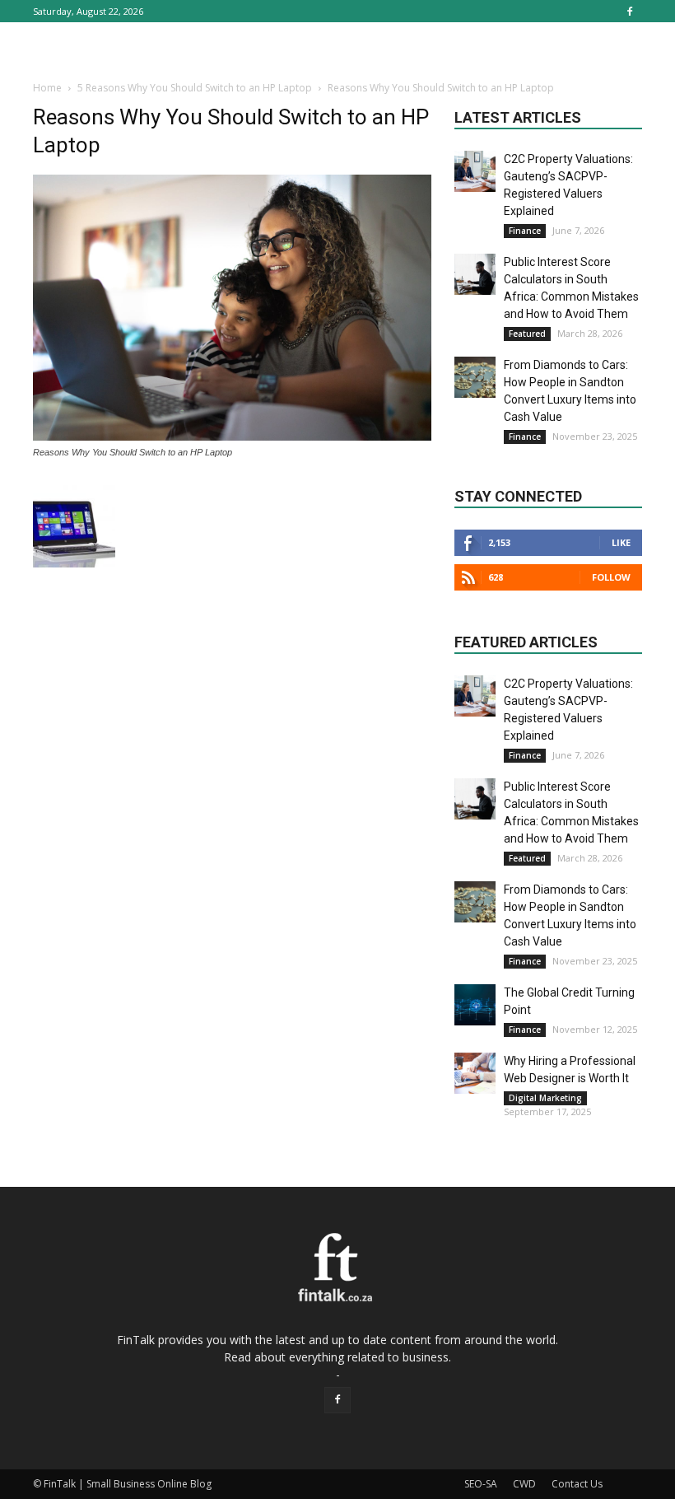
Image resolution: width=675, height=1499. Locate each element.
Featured (527, 333)
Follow (611, 577)
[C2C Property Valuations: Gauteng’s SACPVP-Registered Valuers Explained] (475, 171)
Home (47, 88)
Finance (525, 230)
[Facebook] (629, 11)
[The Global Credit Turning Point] (475, 1004)
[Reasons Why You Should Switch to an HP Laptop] (232, 436)
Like (621, 542)
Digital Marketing (545, 1098)
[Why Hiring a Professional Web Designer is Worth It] (475, 1073)
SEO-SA (480, 1484)
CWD (524, 1484)
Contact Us (577, 1484)
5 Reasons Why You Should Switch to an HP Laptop (194, 88)
